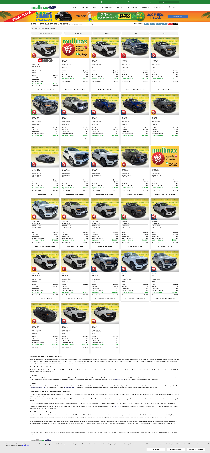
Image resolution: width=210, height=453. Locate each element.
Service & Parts (132, 7)
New (74, 7)
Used (94, 7)
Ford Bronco (33, 387)
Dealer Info (157, 7)
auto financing (117, 406)
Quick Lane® (145, 7)
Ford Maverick (119, 379)
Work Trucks (84, 7)
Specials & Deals (106, 7)
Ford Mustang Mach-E (69, 387)
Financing (119, 7)
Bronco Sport (42, 387)
